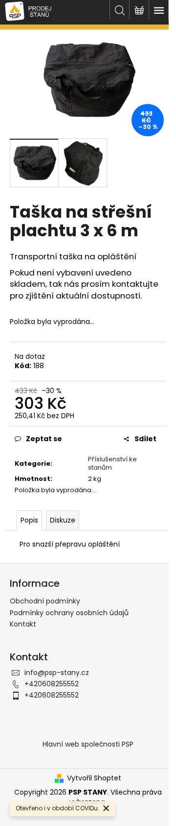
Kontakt (23, 624)
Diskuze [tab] (62, 520)
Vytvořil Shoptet (94, 778)
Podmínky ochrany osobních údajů (69, 613)
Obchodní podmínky (45, 601)
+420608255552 (51, 684)
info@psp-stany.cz (56, 672)
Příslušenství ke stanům (112, 463)
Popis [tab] (29, 520)
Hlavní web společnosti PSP (88, 744)
